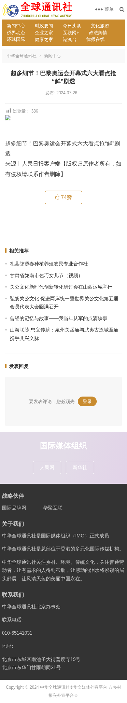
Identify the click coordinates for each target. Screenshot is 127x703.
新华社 (80, 467)
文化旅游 (100, 25)
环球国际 (16, 39)
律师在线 (95, 39)
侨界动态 (16, 32)
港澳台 (70, 39)
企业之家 (44, 32)
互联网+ (71, 32)
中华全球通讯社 (21, 55)
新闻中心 (16, 25)
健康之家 (44, 39)
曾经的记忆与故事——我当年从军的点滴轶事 (58, 318)
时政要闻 (44, 25)
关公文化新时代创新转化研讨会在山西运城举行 (61, 287)
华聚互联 (53, 507)
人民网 (47, 467)
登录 (87, 401)
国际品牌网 (14, 507)
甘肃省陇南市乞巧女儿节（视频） (46, 275)
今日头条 (72, 25)
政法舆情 (98, 32)
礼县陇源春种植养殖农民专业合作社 (49, 263)
